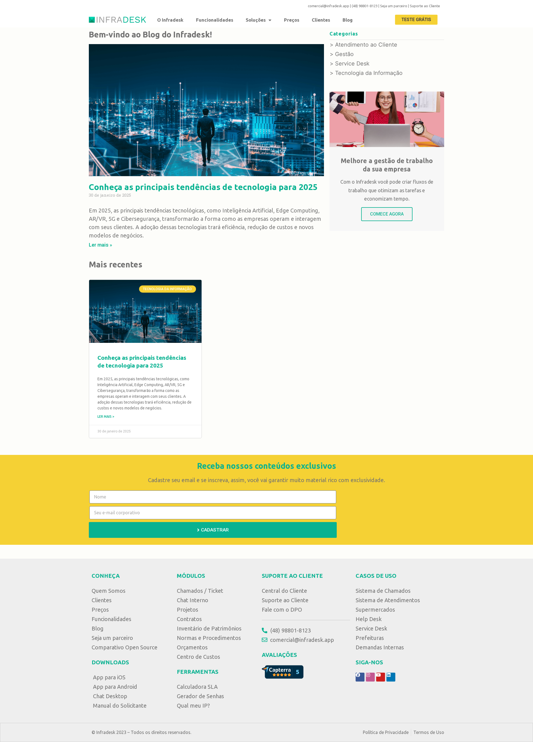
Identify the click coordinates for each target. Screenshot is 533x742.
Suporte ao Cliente (425, 6)
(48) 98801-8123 (365, 6)
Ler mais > (105, 416)
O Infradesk (170, 19)
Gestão (344, 54)
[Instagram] (370, 677)
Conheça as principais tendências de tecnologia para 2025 (203, 187)
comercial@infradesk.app (328, 6)
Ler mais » (100, 245)
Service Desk (352, 63)
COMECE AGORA (387, 214)
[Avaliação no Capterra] (282, 671)
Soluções (256, 19)
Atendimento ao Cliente (366, 44)
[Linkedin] (390, 677)
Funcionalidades (214, 19)
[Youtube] (380, 677)
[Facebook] (360, 677)
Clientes (321, 19)
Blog (348, 19)
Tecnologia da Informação (369, 73)
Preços (291, 19)
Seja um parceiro (393, 6)
